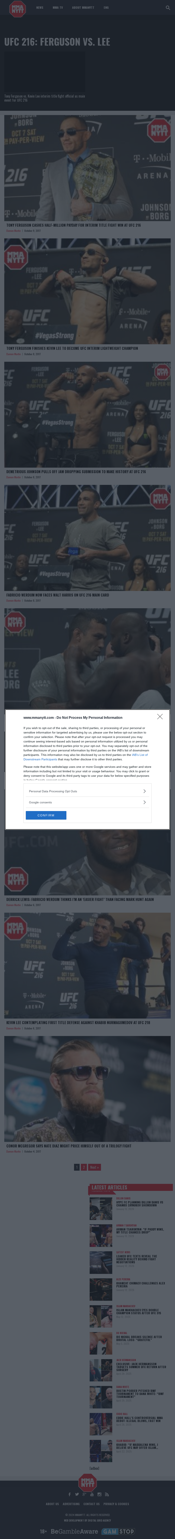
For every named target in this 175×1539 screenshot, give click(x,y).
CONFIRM (46, 815)
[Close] (161, 718)
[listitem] (87, 791)
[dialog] (87, 769)
